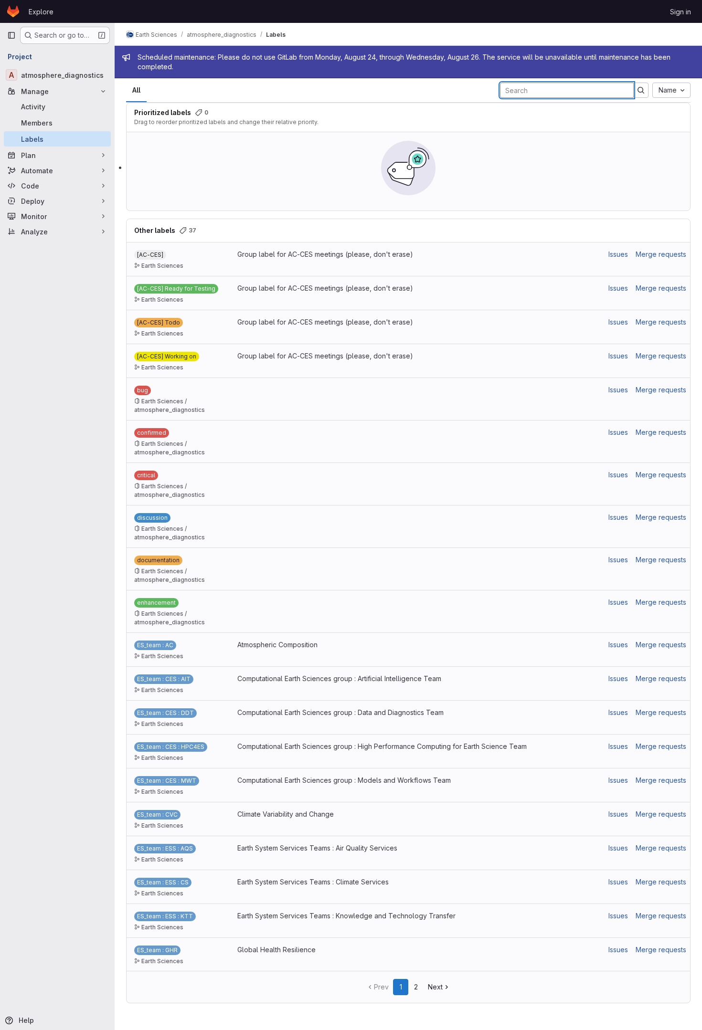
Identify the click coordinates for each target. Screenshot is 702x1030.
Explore (41, 12)
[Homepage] (13, 11)
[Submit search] (641, 90)
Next (435, 987)
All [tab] (136, 90)
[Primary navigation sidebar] (11, 35)
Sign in (680, 12)
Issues (618, 254)
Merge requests (661, 254)
